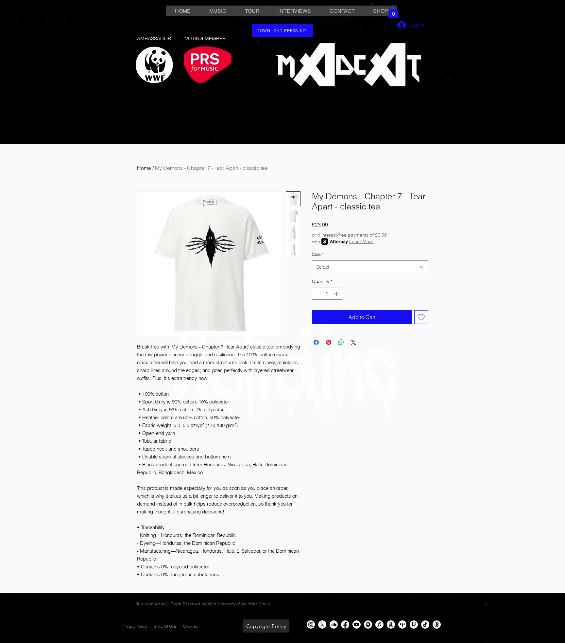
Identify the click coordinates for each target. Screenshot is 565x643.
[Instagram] (311, 624)
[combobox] (370, 266)
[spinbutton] (327, 293)
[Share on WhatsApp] (341, 342)
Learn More (361, 241)
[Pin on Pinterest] (329, 342)
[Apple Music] (379, 624)
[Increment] (337, 293)
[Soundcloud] (334, 624)
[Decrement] (317, 293)
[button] (393, 11)
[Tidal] (402, 624)
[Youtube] (356, 624)
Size (318, 254)
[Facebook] (345, 624)
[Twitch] (414, 624)
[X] (322, 624)
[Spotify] (368, 624)
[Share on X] (353, 342)
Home (144, 168)
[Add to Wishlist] (421, 317)
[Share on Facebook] (316, 342)
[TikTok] (425, 624)
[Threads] (437, 624)
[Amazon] (391, 624)
